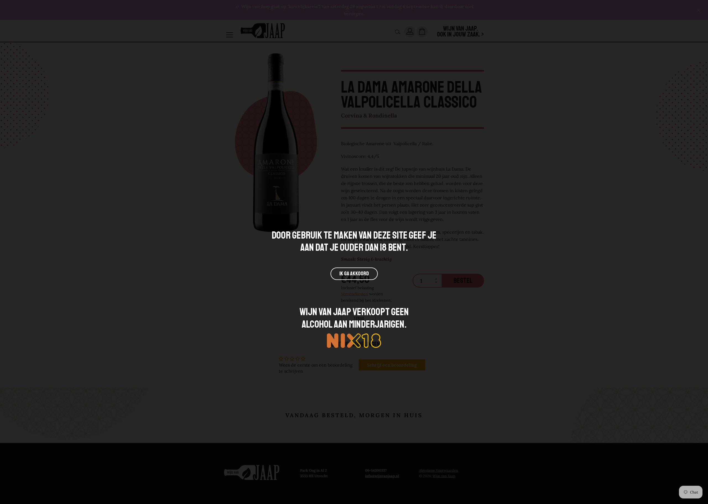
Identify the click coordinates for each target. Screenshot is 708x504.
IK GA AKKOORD (354, 273)
